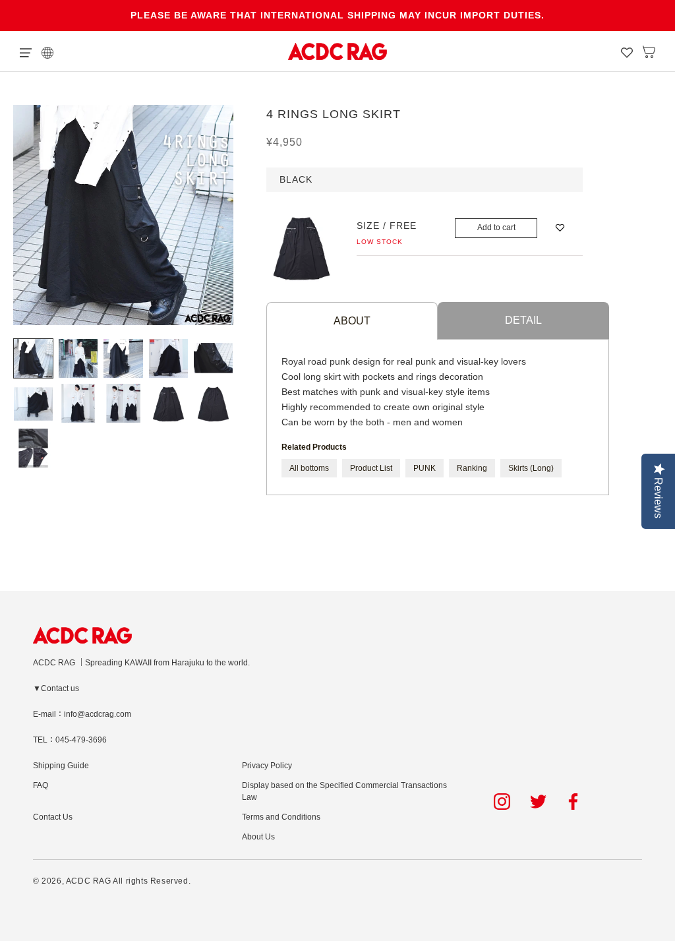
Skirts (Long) (531, 468)
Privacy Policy (267, 765)
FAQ (40, 785)
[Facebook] (575, 801)
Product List (371, 468)
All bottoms (309, 468)
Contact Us (53, 817)
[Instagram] (502, 801)
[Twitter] (538, 801)
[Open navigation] (26, 51)
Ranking (472, 468)
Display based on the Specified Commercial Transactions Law (344, 791)
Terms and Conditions (281, 817)
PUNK (424, 468)
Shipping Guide (61, 765)
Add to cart (496, 227)
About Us (258, 836)
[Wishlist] (627, 51)
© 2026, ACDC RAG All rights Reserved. (112, 881)
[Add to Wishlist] (560, 227)
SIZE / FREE (387, 225)
